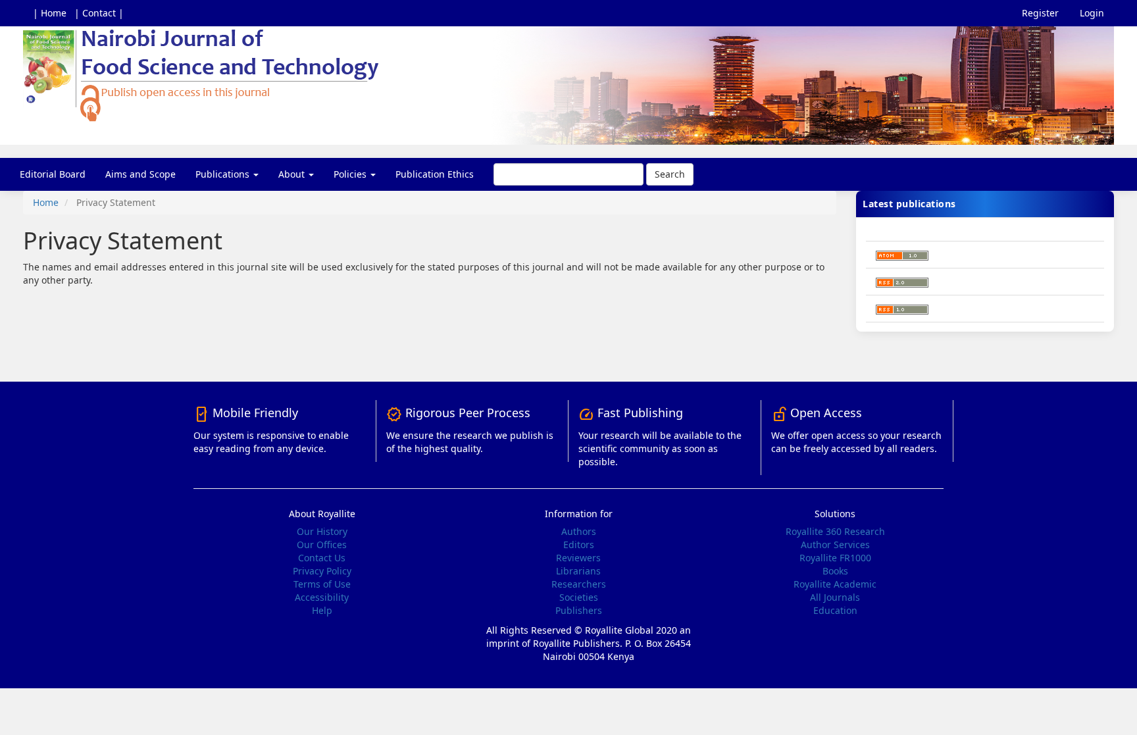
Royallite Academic (835, 584)
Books (835, 571)
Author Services (835, 544)
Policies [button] (351, 174)
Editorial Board (53, 174)
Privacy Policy (322, 571)
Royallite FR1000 (835, 557)
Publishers (578, 610)
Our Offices (322, 544)
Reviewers (578, 557)
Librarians (578, 571)
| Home (49, 13)
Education (835, 610)
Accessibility (322, 597)
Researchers (578, 584)
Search (670, 174)
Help (322, 610)
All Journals (835, 597)
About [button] (292, 174)
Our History (322, 531)
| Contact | (99, 13)
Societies (578, 597)
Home (46, 202)
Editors (578, 544)
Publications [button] (223, 174)
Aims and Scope (140, 174)
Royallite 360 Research (835, 531)
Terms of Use (322, 584)
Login (1092, 13)
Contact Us (321, 557)
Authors (578, 531)
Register (1040, 13)
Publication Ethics (434, 174)
